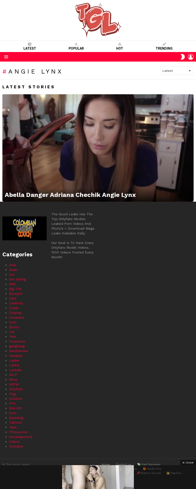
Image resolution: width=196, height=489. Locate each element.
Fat (11, 332)
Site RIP (15, 408)
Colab (13, 308)
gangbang (17, 346)
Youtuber (16, 446)
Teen (13, 427)
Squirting (16, 418)
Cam (12, 298)
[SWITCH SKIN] (182, 57)
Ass (12, 274)
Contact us (123, 464)
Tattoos (15, 422)
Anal (12, 265)
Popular (76, 48)
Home (106, 464)
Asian (13, 270)
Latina (14, 365)
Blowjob (15, 293)
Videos (14, 441)
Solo (12, 413)
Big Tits (15, 289)
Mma (13, 379)
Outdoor (15, 398)
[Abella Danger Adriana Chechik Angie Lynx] (98, 148)
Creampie (16, 317)
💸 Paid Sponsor (149, 464)
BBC (12, 284)
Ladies (14, 360)
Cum (12, 322)
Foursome (17, 341)
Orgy (12, 394)
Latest (29, 48)
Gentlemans (18, 351)
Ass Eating (17, 279)
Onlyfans (16, 389)
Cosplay (15, 313)
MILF (13, 375)
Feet (12, 336)
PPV (12, 403)
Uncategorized (20, 437)
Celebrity (16, 303)
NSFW (14, 384)
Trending (164, 48)
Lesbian (15, 370)
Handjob (15, 356)
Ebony (14, 327)
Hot (119, 48)
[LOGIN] (191, 57)
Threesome (18, 432)
